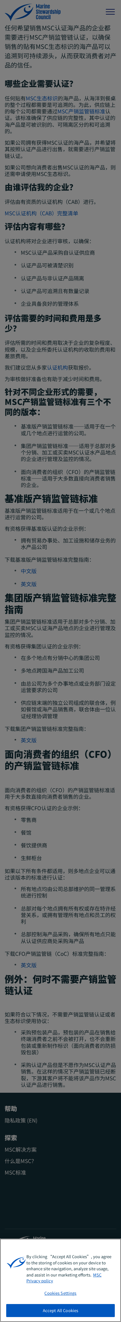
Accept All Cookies (60, 1310)
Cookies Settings (60, 1293)
